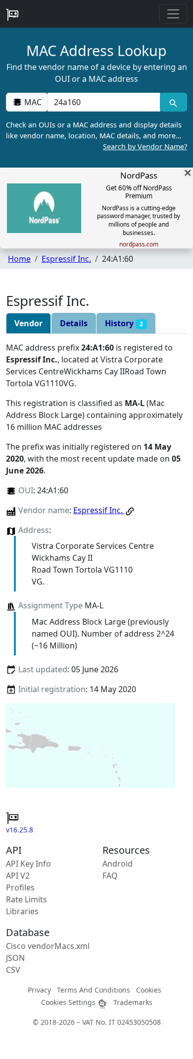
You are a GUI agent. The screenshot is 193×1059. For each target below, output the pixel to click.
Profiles (20, 887)
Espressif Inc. (66, 258)
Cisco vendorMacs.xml (48, 946)
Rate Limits (26, 899)
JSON (15, 957)
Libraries (22, 911)
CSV (13, 969)
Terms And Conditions (93, 990)
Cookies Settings (69, 1002)
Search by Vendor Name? (145, 146)
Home (19, 258)
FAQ (110, 875)
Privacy (39, 990)
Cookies (148, 990)
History (124, 323)
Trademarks (132, 1002)
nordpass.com (138, 244)
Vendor (28, 323)
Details (74, 323)
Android (117, 863)
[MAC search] (173, 102)
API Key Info (28, 863)
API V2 (18, 875)
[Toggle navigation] (173, 14)
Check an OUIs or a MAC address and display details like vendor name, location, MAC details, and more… (96, 135)
